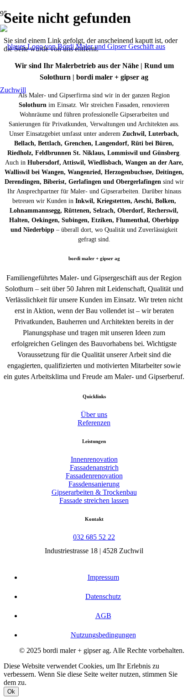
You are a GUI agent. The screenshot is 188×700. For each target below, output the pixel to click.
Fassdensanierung (94, 484)
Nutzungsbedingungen (103, 635)
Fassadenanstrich (94, 467)
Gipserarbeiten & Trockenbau (94, 492)
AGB (103, 616)
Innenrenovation (94, 459)
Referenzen (94, 423)
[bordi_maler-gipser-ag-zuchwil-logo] (94, 90)
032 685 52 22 (94, 537)
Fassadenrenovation (94, 476)
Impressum (103, 577)
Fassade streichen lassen (94, 500)
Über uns (94, 414)
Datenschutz (103, 596)
